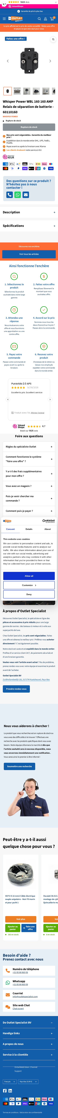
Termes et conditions (10, 1112)
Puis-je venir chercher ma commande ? (20, 499)
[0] (52, 19)
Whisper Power (10, 116)
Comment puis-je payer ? (19, 511)
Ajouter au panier (13, 928)
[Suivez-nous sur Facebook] (5, 1091)
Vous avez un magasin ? (18, 486)
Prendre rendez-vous (16, 688)
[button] (7, 61)
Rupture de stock (29, 127)
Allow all (29, 576)
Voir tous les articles (29, 254)
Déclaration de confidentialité (31, 1112)
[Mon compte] (45, 18)
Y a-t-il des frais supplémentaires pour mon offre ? (24, 474)
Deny (29, 594)
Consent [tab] (10, 529)
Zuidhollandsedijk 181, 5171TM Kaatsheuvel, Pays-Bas (26, 679)
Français (7, 1081)
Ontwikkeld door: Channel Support (25, 1069)
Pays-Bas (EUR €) (26, 1081)
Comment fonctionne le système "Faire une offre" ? (23, 459)
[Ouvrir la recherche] (39, 18)
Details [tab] (29, 529)
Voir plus (20, 919)
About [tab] (47, 529)
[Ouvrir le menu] (4, 19)
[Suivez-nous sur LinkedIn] (10, 1091)
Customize (27, 585)
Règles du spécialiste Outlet (21, 446)
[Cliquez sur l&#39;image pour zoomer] (53, 39)
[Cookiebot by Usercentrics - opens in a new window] (42, 521)
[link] (21, 897)
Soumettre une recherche (19, 766)
